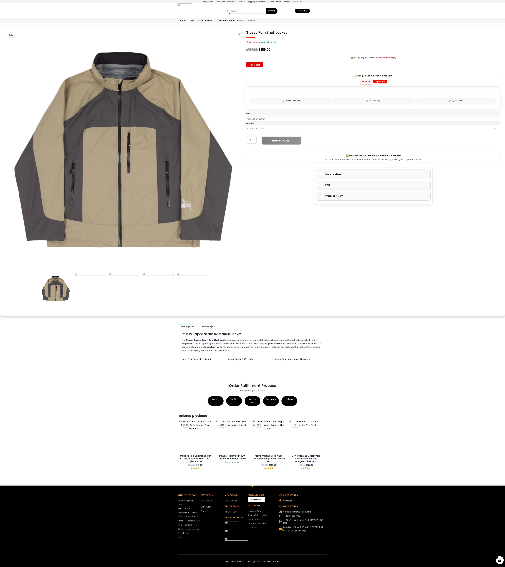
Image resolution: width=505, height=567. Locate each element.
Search (272, 10)
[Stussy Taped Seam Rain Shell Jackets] (192, 288)
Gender (250, 123)
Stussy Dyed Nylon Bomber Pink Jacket (292, 359)
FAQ (327, 185)
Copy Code (380, 81)
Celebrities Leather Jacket (230, 20)
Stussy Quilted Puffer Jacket (241, 359)
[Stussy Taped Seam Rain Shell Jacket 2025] (158, 288)
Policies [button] (251, 20)
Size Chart (254, 64)
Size (248, 113)
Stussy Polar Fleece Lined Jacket (196, 359)
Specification (333, 174)
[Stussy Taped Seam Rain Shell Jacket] (56, 288)
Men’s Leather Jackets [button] (201, 20)
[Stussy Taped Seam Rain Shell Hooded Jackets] (124, 288)
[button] (239, 34)
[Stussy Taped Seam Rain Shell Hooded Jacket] (90, 288)
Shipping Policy (334, 196)
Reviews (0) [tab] (208, 326)
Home (183, 20)
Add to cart (281, 140)
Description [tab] (187, 326)
